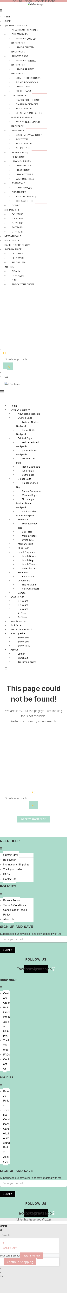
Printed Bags (20, 56)
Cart (15, 280)
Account (10, 267)
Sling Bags (18, 157)
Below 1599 (19, 262)
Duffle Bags (23, 91)
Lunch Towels (25, 174)
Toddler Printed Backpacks (23, 63)
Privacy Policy (11, 900)
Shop (8, 21)
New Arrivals (13, 236)
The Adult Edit (25, 201)
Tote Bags (18, 130)
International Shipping (16, 864)
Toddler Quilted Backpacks (23, 41)
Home (8, 17)
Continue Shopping (20, 1262)
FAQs (6, 874)
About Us (8, 919)
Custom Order (11, 855)
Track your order (23, 284)
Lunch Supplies (21, 161)
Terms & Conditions (14, 905)
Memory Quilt (20, 152)
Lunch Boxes (24, 165)
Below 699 (18, 253)
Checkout (18, 275)
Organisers (19, 192)
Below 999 (18, 258)
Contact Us (9, 879)
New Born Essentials (25, 30)
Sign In (16, 271)
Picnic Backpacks (27, 82)
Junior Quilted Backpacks (22, 49)
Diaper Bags (19, 95)
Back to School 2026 (17, 245)
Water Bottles (25, 178)
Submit (7, 950)
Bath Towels (24, 187)
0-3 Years (17, 214)
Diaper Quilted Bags (28, 100)
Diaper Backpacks (27, 104)
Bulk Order (9, 860)
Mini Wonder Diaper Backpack (25, 124)
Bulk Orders (12, 240)
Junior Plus (23, 86)
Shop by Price (13, 249)
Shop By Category (16, 25)
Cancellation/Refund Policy (15, 912)
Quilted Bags (20, 34)
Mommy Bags (24, 108)
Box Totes (22, 139)
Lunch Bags (23, 170)
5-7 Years (17, 223)
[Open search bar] (4, 353)
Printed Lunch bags (28, 78)
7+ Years (17, 227)
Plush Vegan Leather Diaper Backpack (26, 115)
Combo (16, 205)
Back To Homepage (33, 819)
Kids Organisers (26, 196)
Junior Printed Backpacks (22, 71)
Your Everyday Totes (29, 135)
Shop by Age (12, 210)
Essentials (19, 183)
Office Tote (23, 148)
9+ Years (17, 231)
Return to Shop (31, 1255)
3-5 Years (17, 218)
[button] (25, 34)
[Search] (8, 366)
